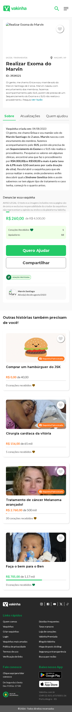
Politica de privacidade (14, 646)
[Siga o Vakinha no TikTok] (67, 604)
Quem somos (10, 621)
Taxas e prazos (46, 626)
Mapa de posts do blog (50, 646)
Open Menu (66, 9)
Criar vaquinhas (11, 631)
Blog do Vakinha (47, 641)
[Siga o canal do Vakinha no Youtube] (54, 604)
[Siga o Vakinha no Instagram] (41, 604)
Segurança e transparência (52, 651)
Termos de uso (10, 651)
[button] (36, 38)
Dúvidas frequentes (49, 621)
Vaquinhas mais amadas (15, 641)
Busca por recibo (47, 656)
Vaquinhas (8, 626)
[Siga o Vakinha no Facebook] (48, 604)
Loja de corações (47, 631)
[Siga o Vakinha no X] (61, 604)
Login (5, 636)
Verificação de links (13, 656)
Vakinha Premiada (48, 636)
